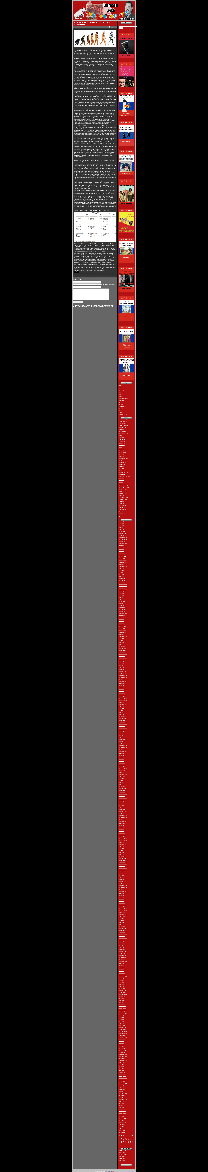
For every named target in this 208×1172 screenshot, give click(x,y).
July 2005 (121, 998)
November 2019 (123, 677)
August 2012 (122, 846)
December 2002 (123, 1054)
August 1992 (122, 1124)
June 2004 (121, 1019)
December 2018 (123, 698)
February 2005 (122, 1006)
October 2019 (122, 679)
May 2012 (121, 852)
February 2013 (122, 835)
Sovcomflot (121, 493)
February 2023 (122, 603)
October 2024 (122, 564)
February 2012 (122, 858)
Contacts (121, 402)
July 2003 (121, 1041)
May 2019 (121, 689)
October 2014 (122, 796)
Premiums (121, 400)
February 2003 (122, 1050)
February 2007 (122, 975)
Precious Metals (123, 484)
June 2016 (121, 757)
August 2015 (122, 776)
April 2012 (121, 854)
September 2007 (123, 961)
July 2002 (121, 1064)
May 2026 (121, 527)
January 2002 (122, 1076)
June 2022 (121, 619)
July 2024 (121, 570)
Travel (120, 412)
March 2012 (122, 856)
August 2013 (122, 823)
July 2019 (121, 685)
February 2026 (122, 533)
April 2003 (121, 1046)
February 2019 (122, 695)
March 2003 (122, 1048)
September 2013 (123, 821)
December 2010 (123, 885)
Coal (120, 437)
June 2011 (121, 873)
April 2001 (121, 1087)
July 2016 (121, 755)
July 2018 (121, 708)
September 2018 (123, 704)
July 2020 (121, 661)
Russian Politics (123, 487)
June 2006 (121, 982)
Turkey (120, 503)
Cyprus (121, 443)
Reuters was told (110, 83)
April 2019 (121, 691)
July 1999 (121, 1103)
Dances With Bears (109, 1171)
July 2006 (121, 980)
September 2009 (123, 914)
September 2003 (123, 1037)
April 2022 (121, 623)
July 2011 (121, 871)
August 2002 (122, 1062)
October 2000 (122, 1095)
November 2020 (123, 654)
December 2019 (123, 675)
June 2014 (121, 803)
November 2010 (123, 887)
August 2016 (122, 753)
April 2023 (121, 599)
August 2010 (122, 893)
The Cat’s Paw (122, 406)
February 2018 (122, 718)
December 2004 (123, 1010)
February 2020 (122, 671)
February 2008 (122, 951)
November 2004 (123, 1011)
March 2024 (122, 578)
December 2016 (123, 745)
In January (100, 77)
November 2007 (123, 957)
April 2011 (121, 877)
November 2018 (123, 700)
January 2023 (122, 605)
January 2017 (122, 743)
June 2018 (121, 710)
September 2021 (123, 636)
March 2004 (122, 1025)
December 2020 (123, 652)
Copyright (121, 404)
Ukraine (121, 507)
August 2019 (122, 683)
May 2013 (121, 829)
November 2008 (123, 934)
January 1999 (122, 1113)
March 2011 (122, 879)
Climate (121, 435)
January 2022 (122, 628)
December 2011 (123, 862)
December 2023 (123, 584)
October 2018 (122, 702)
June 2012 (121, 850)
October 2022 (122, 611)
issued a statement (100, 127)
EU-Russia (121, 449)
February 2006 (122, 990)
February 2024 (122, 580)
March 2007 (122, 973)
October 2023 (122, 588)
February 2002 (122, 1074)
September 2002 (123, 1060)
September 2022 (123, 613)
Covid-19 (121, 439)
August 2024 (122, 568)
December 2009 (123, 908)
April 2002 (121, 1070)
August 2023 (122, 591)
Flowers (121, 408)
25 (123, 1142)
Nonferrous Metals (123, 476)
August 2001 (122, 1085)
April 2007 (121, 971)
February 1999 (122, 1111)
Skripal (121, 491)
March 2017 (122, 739)
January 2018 (122, 720)
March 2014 (122, 809)
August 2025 (122, 545)
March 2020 (122, 669)
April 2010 (121, 901)
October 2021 (122, 634)
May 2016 (121, 759)
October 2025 (122, 541)
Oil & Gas (121, 478)
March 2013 (122, 833)
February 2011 (122, 881)
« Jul (120, 1145)
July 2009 (121, 918)
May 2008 (121, 945)
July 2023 (121, 593)
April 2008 (121, 947)
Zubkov (121, 513)
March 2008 (122, 949)
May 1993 (121, 1120)
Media (120, 466)
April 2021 (121, 644)
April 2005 (121, 1002)
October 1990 (122, 1132)
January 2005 (122, 1008)
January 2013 (122, 836)
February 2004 (122, 1027)
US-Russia (121, 509)
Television (121, 392)
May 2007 (121, 969)
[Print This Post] (109, 27)
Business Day (122, 1150)
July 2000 (121, 1097)
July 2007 (121, 965)
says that (110, 95)
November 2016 (123, 747)
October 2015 (122, 772)
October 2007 (122, 959)
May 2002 (121, 1068)
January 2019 (122, 696)
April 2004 (121, 1023)
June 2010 (121, 897)
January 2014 (122, 813)
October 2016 (122, 749)
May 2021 (121, 642)
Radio (120, 394)
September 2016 (123, 751)
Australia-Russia (123, 425)
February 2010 (122, 905)
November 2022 (123, 609)
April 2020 (121, 667)
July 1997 (121, 1115)
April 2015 (121, 784)
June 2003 (121, 1043)
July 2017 (121, 731)
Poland (121, 482)
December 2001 (123, 1078)
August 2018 (122, 706)
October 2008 (122, 936)
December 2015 (123, 768)
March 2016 (122, 763)
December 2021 (123, 630)
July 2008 (121, 941)
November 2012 (123, 840)
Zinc (120, 511)
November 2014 (123, 794)
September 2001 (123, 1083)
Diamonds (121, 445)
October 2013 (122, 819)
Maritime (121, 464)
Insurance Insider (123, 1154)
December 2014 (123, 792)
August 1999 (122, 1101)
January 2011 (122, 883)
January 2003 (122, 1052)
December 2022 (123, 607)
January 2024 (122, 582)
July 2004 (121, 1017)
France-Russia (122, 454)
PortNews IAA (122, 1160)
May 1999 (121, 1107)
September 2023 (123, 589)
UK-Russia (121, 505)
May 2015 (121, 782)
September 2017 (123, 728)
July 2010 (121, 895)
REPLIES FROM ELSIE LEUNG (82, 305)
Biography (121, 427)
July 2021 (121, 638)
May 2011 (121, 875)
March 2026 (122, 531)
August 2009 (122, 916)
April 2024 (121, 576)
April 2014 (121, 807)
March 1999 (122, 1109)
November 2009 (123, 910)
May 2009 (121, 922)
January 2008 (122, 953)
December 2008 (123, 932)
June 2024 (121, 572)
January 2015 (122, 790)
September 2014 (123, 798)
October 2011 (122, 866)
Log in (120, 1167)
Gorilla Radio (122, 1152)
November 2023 (123, 586)
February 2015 (122, 788)
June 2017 (121, 733)
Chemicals (121, 431)
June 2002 (121, 1066)
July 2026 (121, 523)
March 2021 (122, 646)
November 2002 (123, 1056)
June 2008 (121, 943)
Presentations (122, 390)
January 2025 (122, 558)
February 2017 (122, 741)
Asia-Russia (122, 423)
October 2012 (122, 842)
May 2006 (121, 984)
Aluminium (121, 421)
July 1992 (121, 1126)
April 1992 (121, 1128)
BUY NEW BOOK (126, 35)
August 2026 (122, 521)
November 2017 (123, 724)
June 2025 (121, 549)
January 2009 (122, 930)
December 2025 (123, 537)
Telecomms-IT (122, 497)
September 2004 (123, 1013)
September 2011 (123, 868)
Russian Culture (123, 485)
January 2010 (122, 906)
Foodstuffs (121, 452)
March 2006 (122, 988)
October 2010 (122, 889)
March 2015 (122, 786)
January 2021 (122, 650)
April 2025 (121, 553)
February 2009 (122, 928)
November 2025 (123, 539)
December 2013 (123, 815)
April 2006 (121, 986)
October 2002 (122, 1058)
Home (126, 23)
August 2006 (122, 978)
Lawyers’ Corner (123, 414)
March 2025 (122, 554)
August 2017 (122, 730)
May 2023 (121, 597)
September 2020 (123, 658)
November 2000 (123, 1093)
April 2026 (121, 529)
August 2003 (122, 1039)
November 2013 (123, 817)
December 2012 (123, 838)
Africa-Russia (122, 419)
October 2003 (122, 1035)
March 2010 (122, 903)
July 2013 (121, 825)
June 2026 (121, 525)
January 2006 (122, 992)
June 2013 (121, 827)
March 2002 (122, 1072)
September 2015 (123, 774)
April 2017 (121, 737)
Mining (120, 470)
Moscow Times (122, 472)
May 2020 (121, 665)
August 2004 (122, 1015)
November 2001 (123, 1080)
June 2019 (121, 687)
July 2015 (121, 778)
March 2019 (122, 693)
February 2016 (122, 765)
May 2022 (121, 621)
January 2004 (122, 1029)
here (75, 67)
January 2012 (122, 860)
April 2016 (121, 761)
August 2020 (122, 660)
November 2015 (123, 770)
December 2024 (123, 560)
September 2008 (123, 938)
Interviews (121, 388)
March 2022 (122, 624)
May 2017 (121, 735)
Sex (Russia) (122, 489)
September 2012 (123, 844)
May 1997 (121, 1116)
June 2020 (121, 663)
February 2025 (122, 556)
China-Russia (122, 433)
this (108, 141)
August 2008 (122, 940)
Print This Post (114, 27)
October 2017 (122, 726)
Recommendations (123, 398)
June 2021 (121, 640)
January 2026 (122, 535)
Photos (121, 396)
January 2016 (122, 766)
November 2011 (123, 864)
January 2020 (122, 673)
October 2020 (122, 656)
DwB (120, 447)
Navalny (121, 474)
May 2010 (121, 899)
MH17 (120, 468)
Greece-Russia (122, 458)
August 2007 (122, 963)
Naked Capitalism (123, 1158)
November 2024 (123, 562)
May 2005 (121, 1000)
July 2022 (121, 617)
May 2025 (121, 551)
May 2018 (121, 712)
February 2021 (122, 648)
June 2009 (121, 920)
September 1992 (123, 1122)
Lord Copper (122, 1156)
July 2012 (121, 848)
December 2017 (123, 722)
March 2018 (122, 716)
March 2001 (122, 1089)
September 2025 (123, 543)
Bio (120, 385)
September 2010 (123, 891)
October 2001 (122, 1081)
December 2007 (123, 955)
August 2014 (122, 800)
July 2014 (121, 801)
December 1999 (123, 1099)
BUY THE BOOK (126, 64)
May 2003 (121, 1045)
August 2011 (122, 870)
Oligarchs (121, 480)
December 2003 (123, 1031)
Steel (120, 495)
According (93, 120)
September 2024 (123, 566)
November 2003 (123, 1033)
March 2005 (122, 1004)
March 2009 (122, 926)
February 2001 (122, 1091)
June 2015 (121, 780)
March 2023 (122, 601)
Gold (120, 456)
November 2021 (123, 632)
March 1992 (122, 1130)
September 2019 (123, 681)
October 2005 (122, 996)
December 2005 (123, 994)
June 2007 (121, 967)
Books (120, 387)
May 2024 (121, 574)
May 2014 (121, 805)
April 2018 (121, 714)
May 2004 (121, 1021)
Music (120, 410)
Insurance (121, 460)
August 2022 (122, 615)
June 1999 (121, 1105)
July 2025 (121, 547)
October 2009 (122, 912)
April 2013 (121, 831)
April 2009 (121, 924)
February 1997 (122, 1118)
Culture (121, 441)
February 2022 (122, 626)
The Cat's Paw (122, 499)
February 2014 (122, 811)
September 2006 (123, 976)
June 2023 (121, 595)
